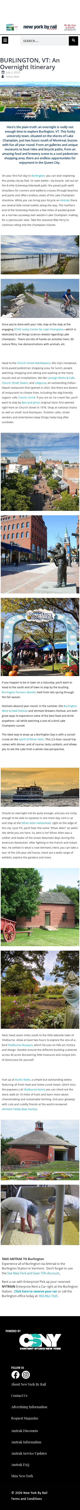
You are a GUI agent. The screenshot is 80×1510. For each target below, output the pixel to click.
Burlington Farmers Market (19, 692)
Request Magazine (24, 1418)
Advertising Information (29, 1407)
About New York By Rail (28, 1384)
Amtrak (64, 200)
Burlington (38, 175)
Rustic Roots (22, 1079)
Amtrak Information (26, 1442)
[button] (5, 40)
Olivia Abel (12, 76)
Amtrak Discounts (24, 1431)
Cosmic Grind (26, 397)
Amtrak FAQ (20, 1464)
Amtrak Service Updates (29, 1453)
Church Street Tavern (15, 383)
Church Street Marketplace (34, 363)
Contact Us (19, 1395)
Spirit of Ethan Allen (31, 739)
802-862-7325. (48, 1296)
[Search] (73, 41)
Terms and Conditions (26, 1499)
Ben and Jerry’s (31, 402)
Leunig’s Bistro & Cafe (61, 378)
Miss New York (22, 1476)
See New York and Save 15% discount (33, 1273)
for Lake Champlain (38, 329)
